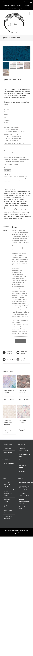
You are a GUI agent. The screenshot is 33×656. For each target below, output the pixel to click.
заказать (17, 211)
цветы (10, 218)
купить (24, 213)
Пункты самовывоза (23, 461)
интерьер (6, 213)
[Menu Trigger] (31, 1)
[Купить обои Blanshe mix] (23, 411)
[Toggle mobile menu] (29, 13)
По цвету (13, 201)
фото (22, 216)
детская (27, 209)
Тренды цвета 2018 (8, 511)
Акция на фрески (9, 463)
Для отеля (12, 195)
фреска (6, 218)
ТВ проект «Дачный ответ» (24, 494)
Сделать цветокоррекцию (13, 136)
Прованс (19, 201)
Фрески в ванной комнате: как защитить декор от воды (9, 492)
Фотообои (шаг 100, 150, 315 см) (15, 131)
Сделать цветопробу (12, 140)
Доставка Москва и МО (24, 455)
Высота (6, 114)
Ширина (7, 109)
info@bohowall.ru (22, 9)
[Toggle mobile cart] (29, 15)
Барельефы (20, 191)
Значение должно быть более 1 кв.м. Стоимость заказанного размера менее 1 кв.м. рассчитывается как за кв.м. (16, 159)
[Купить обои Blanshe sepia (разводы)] (9, 411)
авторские (11, 209)
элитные (19, 218)
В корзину (7, 400)
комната (12, 213)
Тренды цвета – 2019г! (8, 506)
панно (25, 214)
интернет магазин (25, 211)
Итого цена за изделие (11, 164)
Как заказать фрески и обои (23, 449)
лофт (27, 213)
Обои (19, 197)
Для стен (27, 195)
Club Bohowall (8, 452)
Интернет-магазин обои (11, 197)
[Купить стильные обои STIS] (9, 381)
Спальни (6, 205)
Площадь (6, 120)
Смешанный (15, 203)
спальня (6, 216)
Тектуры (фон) (13, 205)
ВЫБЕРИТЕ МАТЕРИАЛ (11, 127)
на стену (16, 214)
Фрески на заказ (24, 205)
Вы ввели (7, 151)
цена (14, 218)
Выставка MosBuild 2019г (24, 482)
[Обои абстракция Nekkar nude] (23, 381)
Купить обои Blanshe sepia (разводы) (8, 422)
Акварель (13, 191)
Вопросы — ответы (22, 466)
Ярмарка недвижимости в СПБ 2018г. (24, 501)
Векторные (7, 193)
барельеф (18, 209)
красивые (18, 213)
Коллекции (7, 460)
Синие (24, 201)
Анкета (6, 456)
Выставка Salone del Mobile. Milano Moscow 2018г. (24, 488)
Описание (6, 226)
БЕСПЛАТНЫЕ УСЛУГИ (11, 134)
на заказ (11, 214)
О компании (7, 448)
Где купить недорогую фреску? (7, 484)
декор (23, 209)
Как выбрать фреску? (7, 500)
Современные (24, 203)
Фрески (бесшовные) (12, 129)
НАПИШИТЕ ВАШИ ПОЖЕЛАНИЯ (14, 143)
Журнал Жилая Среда (23, 508)
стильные (12, 216)
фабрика (18, 216)
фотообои (28, 216)
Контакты (22, 471)
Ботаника (27, 191)
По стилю (15, 199)
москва (6, 214)
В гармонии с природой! (8, 517)
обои (21, 214)
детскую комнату (9, 211)
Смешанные (7, 203)
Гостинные (25, 193)
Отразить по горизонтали (13, 138)
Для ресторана (19, 195)
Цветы (6, 207)
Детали (5, 230)
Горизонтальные (16, 193)
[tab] (6, 226)
